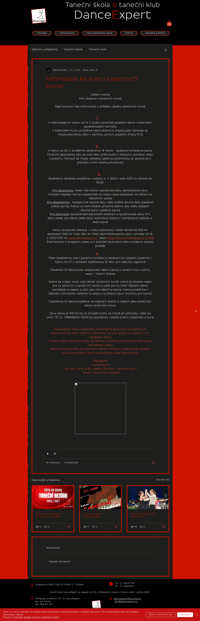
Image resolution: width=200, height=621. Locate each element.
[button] (169, 23)
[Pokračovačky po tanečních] (148, 497)
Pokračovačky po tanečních (143, 515)
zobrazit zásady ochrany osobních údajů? (36, 617)
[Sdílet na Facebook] (47, 453)
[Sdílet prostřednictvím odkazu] (54, 453)
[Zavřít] (196, 615)
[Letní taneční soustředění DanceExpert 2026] (100, 497)
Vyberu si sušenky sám (160, 615)
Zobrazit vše (162, 480)
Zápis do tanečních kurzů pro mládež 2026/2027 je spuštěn (51, 515)
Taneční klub (97, 49)
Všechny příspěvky (45, 49)
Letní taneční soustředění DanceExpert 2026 (96, 515)
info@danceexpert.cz (125, 601)
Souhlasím (185, 615)
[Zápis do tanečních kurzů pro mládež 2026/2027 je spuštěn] (52, 497)
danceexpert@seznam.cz (127, 599)
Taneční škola (73, 49)
